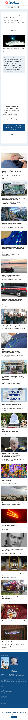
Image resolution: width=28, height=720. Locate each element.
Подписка (3, 708)
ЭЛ (4, 680)
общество (5, 140)
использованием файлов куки (10, 712)
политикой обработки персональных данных (15, 713)
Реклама (2, 705)
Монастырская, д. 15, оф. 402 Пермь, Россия (6, 695)
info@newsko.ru (4, 700)
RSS (2, 707)
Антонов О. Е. (11, 693)
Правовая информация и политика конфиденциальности (12, 684)
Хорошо (14, 716)
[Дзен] (9, 7)
